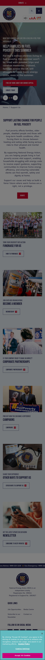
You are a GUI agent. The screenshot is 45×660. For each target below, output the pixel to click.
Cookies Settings (22, 649)
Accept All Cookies (22, 655)
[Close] (42, 633)
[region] (22, 645)
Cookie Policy (24, 644)
